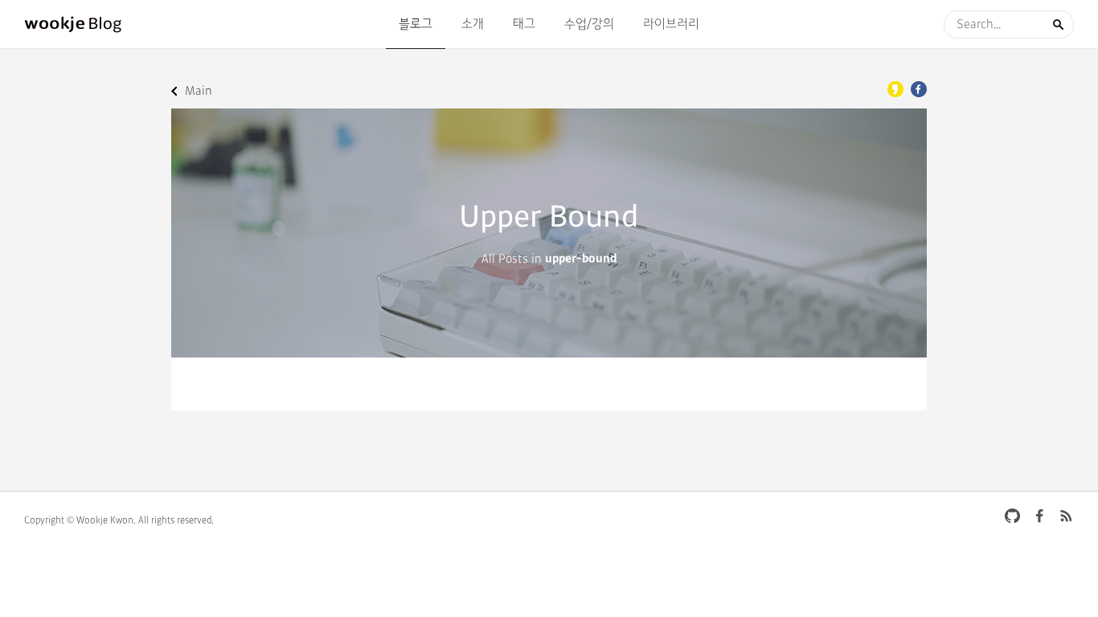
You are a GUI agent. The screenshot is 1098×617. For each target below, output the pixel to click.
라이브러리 (671, 24)
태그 (524, 24)
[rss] (1066, 516)
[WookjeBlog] (73, 24)
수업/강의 (589, 24)
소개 (472, 24)
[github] (1013, 516)
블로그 (415, 24)
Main (198, 91)
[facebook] (1039, 516)
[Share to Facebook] (919, 89)
